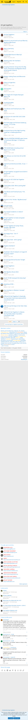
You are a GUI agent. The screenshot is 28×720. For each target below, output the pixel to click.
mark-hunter (6, 126)
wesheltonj (11, 335)
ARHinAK (7, 341)
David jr (22, 330)
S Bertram (16, 330)
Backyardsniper (7, 44)
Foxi (5, 133)
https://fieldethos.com (9, 556)
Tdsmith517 (3, 339)
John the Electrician (9, 330)
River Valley (15, 341)
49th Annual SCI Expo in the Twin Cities (15, 306)
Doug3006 (14, 343)
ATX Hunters (7, 88)
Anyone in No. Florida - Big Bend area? (15, 199)
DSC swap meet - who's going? (13, 239)
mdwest (5, 112)
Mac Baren (6, 50)
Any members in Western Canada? (14, 290)
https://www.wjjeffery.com (9, 549)
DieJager (5, 175)
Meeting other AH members (12, 61)
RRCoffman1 (6, 267)
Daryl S (2, 344)
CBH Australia (7, 62)
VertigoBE (6, 78)
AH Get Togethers (9, 34)
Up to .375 (5, 603)
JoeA (5, 201)
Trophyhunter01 (14, 339)
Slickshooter (6, 255)
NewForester (21, 339)
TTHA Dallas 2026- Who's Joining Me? (15, 185)
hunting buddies (9, 102)
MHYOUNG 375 (6, 634)
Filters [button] (24, 31)
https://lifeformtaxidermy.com (10, 552)
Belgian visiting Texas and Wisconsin (14, 76)
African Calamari (7, 595)
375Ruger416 (6, 151)
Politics (5, 590)
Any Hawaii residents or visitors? (13, 212)
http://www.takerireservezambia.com (12, 559)
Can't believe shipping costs (10, 610)
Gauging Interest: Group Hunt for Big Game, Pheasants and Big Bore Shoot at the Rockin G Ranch (15, 68)
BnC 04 (5, 301)
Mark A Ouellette (7, 143)
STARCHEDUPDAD (8, 104)
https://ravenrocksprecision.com (11, 574)
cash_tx (23, 341)
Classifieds (5, 608)
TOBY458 (3, 341)
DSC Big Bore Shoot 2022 (11, 272)
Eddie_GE (6, 167)
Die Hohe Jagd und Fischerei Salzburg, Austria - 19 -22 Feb (15, 123)
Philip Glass (6, 98)
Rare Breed (6, 118)
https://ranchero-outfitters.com (11, 570)
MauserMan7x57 (13, 332)
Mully (21, 337)
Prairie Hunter (21, 335)
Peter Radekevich (10, 333)
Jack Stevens (17, 333)
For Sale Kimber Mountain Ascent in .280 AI (14, 605)
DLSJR (12, 634)
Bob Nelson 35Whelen (8, 207)
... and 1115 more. (5, 345)
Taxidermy (5, 613)
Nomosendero (6, 657)
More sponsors (23, 584)
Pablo (5, 285)
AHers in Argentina (9, 82)
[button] (2, 1)
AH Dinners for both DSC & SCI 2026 (14, 116)
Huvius (12, 344)
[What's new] (23, 1)
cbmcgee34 (6, 90)
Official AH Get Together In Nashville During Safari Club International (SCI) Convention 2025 (15, 298)
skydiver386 (6, 71)
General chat (6, 593)
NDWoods (6, 273)
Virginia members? (9, 246)
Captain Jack (6, 213)
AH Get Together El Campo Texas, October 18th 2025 (14, 226)
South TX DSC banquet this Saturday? (15, 278)
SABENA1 (16, 335)
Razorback (8, 337)
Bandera (2, 330)
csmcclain (10, 336)
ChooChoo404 (9, 340)
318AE (11, 341)
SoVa (5, 247)
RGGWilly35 (24, 359)
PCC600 (20, 341)
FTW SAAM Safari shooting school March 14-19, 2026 (14, 149)
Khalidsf (2, 343)
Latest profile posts (6, 617)
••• (26, 632)
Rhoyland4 (6, 279)
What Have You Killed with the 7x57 (12, 600)
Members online (5, 328)
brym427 (9, 343)
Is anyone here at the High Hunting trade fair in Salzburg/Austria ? (14, 131)
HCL (20, 330)
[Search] (26, 1)
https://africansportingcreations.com (12, 567)
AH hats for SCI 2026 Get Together (14, 179)
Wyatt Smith (19, 343)
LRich (6, 343)
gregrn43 (13, 657)
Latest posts (4, 588)
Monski (24, 343)
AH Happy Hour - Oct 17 (11, 233)
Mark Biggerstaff (7, 229)
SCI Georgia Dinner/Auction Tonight (14, 260)
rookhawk (6, 307)
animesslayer (6, 619)
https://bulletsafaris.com (9, 581)
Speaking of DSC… (9, 284)
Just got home (8, 206)
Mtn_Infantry (6, 159)
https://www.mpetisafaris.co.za (10, 563)
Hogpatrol (15, 336)
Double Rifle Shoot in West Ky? (13, 54)
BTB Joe (4, 333)
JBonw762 (13, 337)
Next (14, 321)
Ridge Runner (6, 221)
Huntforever (13, 647)
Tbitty (5, 235)
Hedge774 (3, 337)
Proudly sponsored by (7, 545)
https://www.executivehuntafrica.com (12, 578)
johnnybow (3, 340)
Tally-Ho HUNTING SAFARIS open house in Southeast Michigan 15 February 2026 (15, 140)
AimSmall (6, 241)
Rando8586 (23, 340)
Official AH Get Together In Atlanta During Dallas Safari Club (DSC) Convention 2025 (14, 313)
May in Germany (9, 48)
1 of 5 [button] (10, 321)
